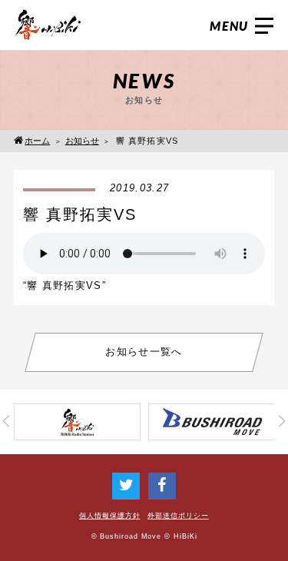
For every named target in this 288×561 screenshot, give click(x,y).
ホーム (37, 140)
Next (282, 422)
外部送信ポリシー (177, 516)
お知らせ (82, 140)
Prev (6, 422)
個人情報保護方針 (109, 516)
